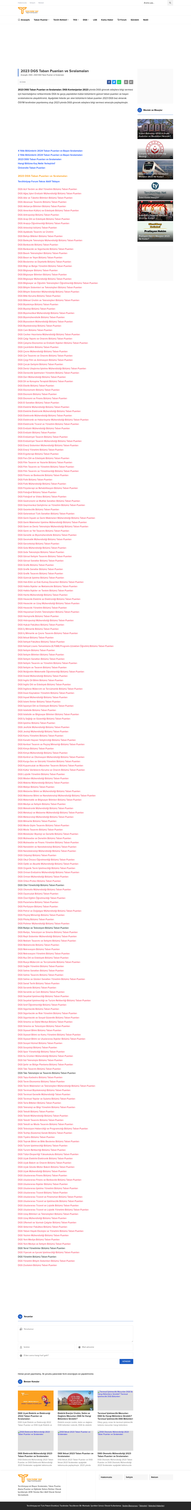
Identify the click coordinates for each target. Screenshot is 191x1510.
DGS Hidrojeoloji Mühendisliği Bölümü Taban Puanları (46, 620)
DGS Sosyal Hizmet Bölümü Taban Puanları (40, 1043)
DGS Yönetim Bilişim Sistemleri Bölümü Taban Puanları (46, 1260)
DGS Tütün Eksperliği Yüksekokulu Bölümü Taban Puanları (48, 1154)
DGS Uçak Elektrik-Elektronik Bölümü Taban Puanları (45, 1158)
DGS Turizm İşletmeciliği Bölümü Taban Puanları (43, 1145)
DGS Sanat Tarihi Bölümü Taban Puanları (39, 983)
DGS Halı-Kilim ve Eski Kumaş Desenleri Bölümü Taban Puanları (51, 582)
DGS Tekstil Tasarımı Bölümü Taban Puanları (40, 1120)
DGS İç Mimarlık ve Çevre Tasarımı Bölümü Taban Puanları (48, 633)
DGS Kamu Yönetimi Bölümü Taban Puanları (40, 735)
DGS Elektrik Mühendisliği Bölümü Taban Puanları (43, 407)
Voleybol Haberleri (156, 1506)
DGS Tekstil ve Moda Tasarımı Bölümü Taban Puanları (45, 1124)
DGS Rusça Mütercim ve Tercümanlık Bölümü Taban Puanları (49, 962)
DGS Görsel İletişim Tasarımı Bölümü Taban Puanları (45, 556)
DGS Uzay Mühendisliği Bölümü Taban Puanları (42, 1218)
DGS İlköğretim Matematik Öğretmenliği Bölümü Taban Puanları (51, 671)
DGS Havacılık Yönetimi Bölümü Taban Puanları (42, 607)
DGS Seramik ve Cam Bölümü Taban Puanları (41, 992)
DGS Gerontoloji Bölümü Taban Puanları (38, 543)
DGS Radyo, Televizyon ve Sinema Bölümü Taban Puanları (48, 932)
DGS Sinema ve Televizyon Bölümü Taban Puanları (44, 1026)
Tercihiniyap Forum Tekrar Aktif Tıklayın (39, 181)
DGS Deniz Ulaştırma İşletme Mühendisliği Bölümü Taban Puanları (52, 368)
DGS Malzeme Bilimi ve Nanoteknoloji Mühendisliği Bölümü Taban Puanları (57, 795)
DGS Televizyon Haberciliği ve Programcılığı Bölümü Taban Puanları (53, 1128)
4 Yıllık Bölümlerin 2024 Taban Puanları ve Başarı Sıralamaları (50, 150)
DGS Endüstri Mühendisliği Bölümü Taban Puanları (44, 428)
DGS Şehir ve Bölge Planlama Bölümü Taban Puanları (45, 1064)
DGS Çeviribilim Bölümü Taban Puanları (38, 347)
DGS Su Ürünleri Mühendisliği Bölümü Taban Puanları (45, 1056)
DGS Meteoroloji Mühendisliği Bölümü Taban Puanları (46, 817)
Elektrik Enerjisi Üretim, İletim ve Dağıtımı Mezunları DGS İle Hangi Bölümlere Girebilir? (74, 1416)
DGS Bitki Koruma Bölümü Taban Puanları (39, 295)
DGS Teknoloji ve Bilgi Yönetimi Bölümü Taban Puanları (46, 1107)
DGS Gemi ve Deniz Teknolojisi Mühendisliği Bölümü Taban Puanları (53, 526)
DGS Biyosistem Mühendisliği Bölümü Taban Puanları (45, 321)
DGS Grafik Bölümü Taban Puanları (36, 565)
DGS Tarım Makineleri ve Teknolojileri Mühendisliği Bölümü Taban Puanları (56, 1085)
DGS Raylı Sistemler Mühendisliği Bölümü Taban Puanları (47, 936)
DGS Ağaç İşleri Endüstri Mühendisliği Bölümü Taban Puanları (49, 193)
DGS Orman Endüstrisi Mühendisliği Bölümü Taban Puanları (48, 872)
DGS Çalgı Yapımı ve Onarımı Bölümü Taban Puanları (45, 338)
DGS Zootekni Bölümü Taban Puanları (37, 1265)
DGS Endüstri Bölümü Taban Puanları (37, 432)
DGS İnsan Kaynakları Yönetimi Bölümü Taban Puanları (46, 693)
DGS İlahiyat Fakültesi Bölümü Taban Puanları (41, 641)
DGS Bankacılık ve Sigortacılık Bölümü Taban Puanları (45, 249)
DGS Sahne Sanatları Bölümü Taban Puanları (41, 970)
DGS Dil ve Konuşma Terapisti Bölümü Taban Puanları (45, 381)
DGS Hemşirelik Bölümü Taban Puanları (38, 616)
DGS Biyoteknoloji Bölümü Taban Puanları (39, 325)
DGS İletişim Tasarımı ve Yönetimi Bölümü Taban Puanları (47, 663)
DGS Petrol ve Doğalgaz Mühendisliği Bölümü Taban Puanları (49, 910)
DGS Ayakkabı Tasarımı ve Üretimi (35, 231)
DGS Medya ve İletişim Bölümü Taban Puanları (42, 804)
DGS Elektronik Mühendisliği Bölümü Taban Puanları (45, 415)
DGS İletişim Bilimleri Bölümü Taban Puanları (41, 654)
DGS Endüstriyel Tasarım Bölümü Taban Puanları (43, 436)
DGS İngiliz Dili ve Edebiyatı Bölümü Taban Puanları (44, 684)
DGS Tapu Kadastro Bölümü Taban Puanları (40, 1077)
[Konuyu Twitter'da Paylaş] (114, 82)
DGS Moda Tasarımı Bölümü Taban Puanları (40, 829)
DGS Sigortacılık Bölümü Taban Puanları (38, 1009)
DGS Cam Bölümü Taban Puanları (35, 330)
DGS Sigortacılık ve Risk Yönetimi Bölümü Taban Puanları (47, 1013)
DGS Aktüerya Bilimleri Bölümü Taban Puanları (42, 206)
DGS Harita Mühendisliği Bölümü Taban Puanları (43, 594)
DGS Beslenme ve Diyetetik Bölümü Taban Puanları (44, 261)
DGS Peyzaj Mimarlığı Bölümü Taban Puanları (41, 915)
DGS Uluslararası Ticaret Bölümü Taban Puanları (43, 1192)
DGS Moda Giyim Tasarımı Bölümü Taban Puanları (43, 825)
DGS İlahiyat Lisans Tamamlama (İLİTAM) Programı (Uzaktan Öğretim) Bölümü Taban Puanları (66, 646)
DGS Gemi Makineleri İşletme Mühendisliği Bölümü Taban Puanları (52, 522)
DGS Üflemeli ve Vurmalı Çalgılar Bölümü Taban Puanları (47, 1222)
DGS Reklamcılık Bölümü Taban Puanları (38, 944)
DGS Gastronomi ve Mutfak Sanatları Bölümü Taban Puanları (49, 501)
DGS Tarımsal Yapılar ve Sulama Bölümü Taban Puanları (46, 1098)
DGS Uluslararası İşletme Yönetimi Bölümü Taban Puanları (48, 1188)
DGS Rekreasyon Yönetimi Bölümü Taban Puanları (44, 953)
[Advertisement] (75, 127)
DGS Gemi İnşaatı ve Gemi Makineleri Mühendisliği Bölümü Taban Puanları (56, 518)
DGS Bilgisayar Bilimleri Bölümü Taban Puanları (42, 274)
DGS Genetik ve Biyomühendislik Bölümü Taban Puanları (47, 535)
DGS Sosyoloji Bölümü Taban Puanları (37, 1047)
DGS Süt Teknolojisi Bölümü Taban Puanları (40, 1060)
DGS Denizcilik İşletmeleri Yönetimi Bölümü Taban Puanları (48, 372)
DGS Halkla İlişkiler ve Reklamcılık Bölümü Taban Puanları (47, 586)
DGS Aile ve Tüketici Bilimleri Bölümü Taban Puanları (45, 197)
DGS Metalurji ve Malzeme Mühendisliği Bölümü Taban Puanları (51, 812)
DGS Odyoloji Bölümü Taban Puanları (37, 855)
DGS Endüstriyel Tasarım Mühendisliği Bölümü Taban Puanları (50, 441)
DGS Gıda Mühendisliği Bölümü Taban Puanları (42, 547)
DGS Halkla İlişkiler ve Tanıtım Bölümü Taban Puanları (45, 590)
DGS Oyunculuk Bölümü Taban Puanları (38, 893)
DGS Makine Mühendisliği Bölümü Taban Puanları (43, 782)
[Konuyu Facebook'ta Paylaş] (109, 82)
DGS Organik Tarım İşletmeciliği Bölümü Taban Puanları (46, 868)
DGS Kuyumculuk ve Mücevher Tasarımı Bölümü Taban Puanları (50, 765)
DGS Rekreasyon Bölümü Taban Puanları (39, 949)
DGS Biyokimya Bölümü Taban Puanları (38, 304)
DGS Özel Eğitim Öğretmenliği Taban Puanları (41, 898)
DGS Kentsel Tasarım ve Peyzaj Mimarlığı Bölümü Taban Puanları (51, 744)
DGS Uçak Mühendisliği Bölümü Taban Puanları (42, 1171)
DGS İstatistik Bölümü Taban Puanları (37, 710)
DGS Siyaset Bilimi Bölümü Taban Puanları (39, 1030)
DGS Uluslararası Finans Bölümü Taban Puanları (42, 1175)
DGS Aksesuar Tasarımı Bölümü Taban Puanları (42, 202)
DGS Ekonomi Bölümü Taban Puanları (37, 394)
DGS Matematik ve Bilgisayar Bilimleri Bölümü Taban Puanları (50, 799)
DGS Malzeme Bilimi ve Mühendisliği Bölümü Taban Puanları (49, 791)
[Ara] (170, 3)
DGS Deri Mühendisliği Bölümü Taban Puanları (42, 377)
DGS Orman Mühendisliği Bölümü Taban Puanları (43, 876)
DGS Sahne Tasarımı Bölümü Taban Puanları (40, 974)
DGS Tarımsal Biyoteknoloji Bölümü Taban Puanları (44, 1090)
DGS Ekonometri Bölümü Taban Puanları (39, 389)
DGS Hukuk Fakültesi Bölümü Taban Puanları (41, 624)
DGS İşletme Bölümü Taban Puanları (36, 723)
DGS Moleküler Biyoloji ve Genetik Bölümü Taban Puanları (48, 834)
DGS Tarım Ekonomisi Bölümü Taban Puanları (41, 1081)
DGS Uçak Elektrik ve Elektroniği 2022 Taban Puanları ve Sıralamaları (34, 1416)
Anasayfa (24, 75)
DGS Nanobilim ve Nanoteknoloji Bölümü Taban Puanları (47, 846)
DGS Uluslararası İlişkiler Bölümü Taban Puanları (43, 1184)
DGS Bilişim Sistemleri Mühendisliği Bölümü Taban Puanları (48, 291)
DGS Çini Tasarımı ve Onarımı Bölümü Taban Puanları (45, 355)
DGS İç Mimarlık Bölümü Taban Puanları (38, 629)
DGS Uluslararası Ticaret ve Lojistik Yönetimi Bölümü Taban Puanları (53, 1209)
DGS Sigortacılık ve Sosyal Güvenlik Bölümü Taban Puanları (48, 1017)
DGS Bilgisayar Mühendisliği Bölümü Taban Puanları (45, 278)
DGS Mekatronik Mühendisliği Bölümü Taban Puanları (45, 808)
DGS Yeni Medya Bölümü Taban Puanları (39, 1239)
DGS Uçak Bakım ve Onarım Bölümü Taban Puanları (44, 1162)
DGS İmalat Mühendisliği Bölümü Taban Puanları (43, 676)
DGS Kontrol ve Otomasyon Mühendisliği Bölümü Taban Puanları (51, 757)
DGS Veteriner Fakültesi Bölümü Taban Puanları (42, 1226)
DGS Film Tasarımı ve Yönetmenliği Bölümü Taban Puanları (48, 471)
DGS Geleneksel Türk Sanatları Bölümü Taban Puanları (46, 513)
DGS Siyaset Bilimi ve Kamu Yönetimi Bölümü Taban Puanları (49, 1034)
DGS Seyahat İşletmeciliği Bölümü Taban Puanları (43, 996)
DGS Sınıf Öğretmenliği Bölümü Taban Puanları (42, 1004)
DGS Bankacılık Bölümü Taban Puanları (38, 244)
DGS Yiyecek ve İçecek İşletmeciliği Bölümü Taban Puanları (48, 1252)
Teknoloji (143, 1506)
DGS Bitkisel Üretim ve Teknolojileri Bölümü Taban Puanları (48, 300)
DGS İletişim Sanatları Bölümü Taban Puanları (41, 659)
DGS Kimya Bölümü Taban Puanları (36, 748)
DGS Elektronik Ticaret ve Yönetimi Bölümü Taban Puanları (48, 424)
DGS (30, 75)
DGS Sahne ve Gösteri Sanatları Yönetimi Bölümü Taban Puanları (51, 979)
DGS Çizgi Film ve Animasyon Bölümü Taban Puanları (45, 360)
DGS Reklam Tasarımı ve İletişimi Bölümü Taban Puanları (47, 940)
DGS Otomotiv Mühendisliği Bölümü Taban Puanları (44, 889)
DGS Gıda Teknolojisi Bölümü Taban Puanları (41, 552)
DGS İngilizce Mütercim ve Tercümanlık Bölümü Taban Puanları (50, 688)
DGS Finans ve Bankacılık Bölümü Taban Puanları (43, 475)
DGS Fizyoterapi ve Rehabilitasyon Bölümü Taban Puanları (48, 488)
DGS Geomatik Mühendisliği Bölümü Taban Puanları (45, 539)
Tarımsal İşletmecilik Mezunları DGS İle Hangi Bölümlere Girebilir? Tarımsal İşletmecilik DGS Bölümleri (115, 1416)
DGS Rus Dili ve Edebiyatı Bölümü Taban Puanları (43, 957)
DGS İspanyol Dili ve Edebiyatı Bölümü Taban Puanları (46, 705)
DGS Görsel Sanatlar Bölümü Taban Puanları (41, 560)
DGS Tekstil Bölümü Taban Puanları (36, 1111)
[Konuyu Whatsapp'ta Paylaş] (119, 82)
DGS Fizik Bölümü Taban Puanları (35, 479)
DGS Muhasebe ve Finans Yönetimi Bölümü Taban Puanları (48, 842)
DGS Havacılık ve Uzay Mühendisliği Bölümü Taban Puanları (49, 603)
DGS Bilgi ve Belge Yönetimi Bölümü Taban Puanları (45, 266)
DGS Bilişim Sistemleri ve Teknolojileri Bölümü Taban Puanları (50, 287)
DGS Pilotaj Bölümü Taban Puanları (36, 919)
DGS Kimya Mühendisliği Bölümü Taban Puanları (43, 752)
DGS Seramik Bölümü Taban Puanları (37, 987)
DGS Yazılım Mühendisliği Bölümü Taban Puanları (43, 1235)
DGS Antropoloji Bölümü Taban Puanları (38, 214)
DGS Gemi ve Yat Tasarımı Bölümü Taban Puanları (43, 530)
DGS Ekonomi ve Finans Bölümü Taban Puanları (42, 398)
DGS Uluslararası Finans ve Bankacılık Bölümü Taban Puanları (49, 1179)
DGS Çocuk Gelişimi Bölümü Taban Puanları (40, 364)
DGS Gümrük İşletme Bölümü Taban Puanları (41, 577)
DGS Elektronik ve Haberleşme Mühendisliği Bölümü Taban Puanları (53, 419)
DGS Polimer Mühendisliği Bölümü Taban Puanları (43, 923)
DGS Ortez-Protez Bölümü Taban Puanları (39, 881)
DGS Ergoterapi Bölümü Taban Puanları (38, 453)
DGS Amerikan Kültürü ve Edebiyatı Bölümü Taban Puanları (48, 210)
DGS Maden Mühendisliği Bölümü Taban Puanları (43, 778)
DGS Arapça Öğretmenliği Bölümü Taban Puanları (43, 223)
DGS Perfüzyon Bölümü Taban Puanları (38, 906)
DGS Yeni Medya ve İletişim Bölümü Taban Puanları (44, 1243)
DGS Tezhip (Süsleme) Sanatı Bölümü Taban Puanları (45, 1132)
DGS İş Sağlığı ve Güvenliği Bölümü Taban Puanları (44, 718)
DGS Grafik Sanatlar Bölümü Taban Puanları (40, 569)
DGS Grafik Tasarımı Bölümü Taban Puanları (40, 573)
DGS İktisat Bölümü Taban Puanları (36, 637)
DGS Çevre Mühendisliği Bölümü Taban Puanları (43, 351)
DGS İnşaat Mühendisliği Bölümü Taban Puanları (43, 697)
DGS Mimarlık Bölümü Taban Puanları (37, 821)
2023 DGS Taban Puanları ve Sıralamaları (39, 159)
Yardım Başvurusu (130, 1506)
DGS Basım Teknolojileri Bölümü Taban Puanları (42, 253)
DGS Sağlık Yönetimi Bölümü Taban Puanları (41, 966)
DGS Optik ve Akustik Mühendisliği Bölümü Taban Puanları (48, 863)
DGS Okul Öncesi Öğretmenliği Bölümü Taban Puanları (46, 859)
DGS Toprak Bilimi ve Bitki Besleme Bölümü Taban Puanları (48, 1141)
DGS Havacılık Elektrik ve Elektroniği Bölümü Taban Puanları (49, 599)
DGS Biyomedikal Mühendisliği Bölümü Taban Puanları (46, 313)
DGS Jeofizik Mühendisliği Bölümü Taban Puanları (43, 727)
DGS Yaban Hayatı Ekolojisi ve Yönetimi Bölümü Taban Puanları (50, 1231)
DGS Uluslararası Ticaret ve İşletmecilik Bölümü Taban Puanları (50, 1201)
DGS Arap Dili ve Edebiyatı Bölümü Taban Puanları (44, 219)
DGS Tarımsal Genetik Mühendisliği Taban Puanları (44, 1094)
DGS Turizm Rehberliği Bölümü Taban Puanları (42, 1150)
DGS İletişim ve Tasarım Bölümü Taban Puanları (42, 667)
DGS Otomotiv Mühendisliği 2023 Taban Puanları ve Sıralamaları (114, 1455)
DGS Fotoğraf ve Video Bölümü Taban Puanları (42, 496)
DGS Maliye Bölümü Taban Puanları (36, 786)
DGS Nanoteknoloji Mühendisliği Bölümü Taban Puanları (47, 851)
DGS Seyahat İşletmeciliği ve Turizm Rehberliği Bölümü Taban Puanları (54, 1000)
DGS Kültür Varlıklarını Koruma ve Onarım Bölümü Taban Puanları (51, 769)
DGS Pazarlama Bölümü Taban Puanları (38, 902)
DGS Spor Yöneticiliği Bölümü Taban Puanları (41, 1051)
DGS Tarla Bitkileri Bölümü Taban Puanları (39, 1102)
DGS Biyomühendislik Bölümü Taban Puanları (41, 317)
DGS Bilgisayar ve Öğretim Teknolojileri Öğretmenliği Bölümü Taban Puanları (58, 283)
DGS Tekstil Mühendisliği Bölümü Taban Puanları (43, 1115)
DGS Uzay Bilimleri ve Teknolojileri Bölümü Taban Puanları (48, 1214)
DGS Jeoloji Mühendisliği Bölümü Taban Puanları (43, 731)
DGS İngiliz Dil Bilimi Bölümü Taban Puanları (40, 680)
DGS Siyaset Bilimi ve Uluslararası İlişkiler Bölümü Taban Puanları (51, 1038)
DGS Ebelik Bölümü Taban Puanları (36, 385)
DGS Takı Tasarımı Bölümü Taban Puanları (39, 1068)
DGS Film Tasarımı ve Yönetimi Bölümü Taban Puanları (46, 466)
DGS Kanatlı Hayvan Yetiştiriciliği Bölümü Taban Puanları (47, 740)
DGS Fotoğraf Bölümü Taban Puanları (37, 492)
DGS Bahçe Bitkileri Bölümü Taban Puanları (40, 236)
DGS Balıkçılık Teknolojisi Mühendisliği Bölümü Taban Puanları (50, 240)
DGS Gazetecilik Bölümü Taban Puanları (38, 509)
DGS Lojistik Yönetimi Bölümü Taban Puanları (41, 774)
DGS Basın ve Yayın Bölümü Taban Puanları (40, 257)
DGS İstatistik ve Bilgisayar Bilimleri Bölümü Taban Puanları (48, 714)
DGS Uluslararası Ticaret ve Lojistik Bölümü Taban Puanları (48, 1205)
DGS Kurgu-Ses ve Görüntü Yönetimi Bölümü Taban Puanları (49, 761)
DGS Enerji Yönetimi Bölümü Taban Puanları (40, 449)
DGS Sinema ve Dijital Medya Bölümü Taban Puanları (45, 1021)
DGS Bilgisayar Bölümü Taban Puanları (38, 270)
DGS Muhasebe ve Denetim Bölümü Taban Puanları (44, 838)
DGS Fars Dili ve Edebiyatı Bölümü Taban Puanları (43, 458)
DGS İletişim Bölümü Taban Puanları (36, 650)
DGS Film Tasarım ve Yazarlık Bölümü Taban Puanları (45, 462)
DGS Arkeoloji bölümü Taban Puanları (37, 227)
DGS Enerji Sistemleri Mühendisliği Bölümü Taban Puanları (48, 445)
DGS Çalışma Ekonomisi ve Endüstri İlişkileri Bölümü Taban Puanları (53, 343)
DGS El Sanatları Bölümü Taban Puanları (38, 402)
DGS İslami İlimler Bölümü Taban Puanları (39, 701)
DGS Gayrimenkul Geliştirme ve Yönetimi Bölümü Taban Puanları (51, 505)
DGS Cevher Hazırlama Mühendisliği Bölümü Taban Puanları (49, 334)
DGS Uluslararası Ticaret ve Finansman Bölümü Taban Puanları (50, 1196)
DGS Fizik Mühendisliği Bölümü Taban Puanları (42, 483)
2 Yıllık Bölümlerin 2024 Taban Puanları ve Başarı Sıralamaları (50, 155)
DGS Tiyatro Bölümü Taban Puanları (36, 1137)
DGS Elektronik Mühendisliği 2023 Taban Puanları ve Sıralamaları (35, 1455)
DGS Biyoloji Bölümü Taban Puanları (36, 308)
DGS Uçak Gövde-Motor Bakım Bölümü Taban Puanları (46, 1167)
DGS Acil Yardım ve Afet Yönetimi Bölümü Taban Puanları (47, 189)
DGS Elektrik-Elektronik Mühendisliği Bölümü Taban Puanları (49, 411)
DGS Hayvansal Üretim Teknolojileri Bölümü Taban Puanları (48, 611)
